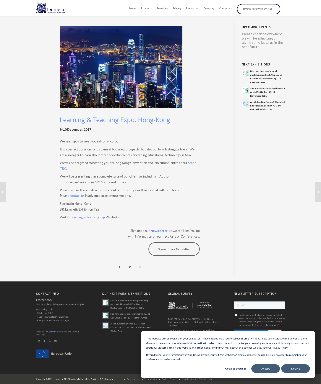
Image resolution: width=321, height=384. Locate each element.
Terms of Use (133, 379)
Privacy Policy (150, 379)
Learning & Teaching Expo (88, 217)
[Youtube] (50, 341)
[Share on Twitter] (130, 267)
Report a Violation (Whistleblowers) (198, 379)
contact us (77, 196)
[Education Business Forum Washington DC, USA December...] (318, 192)
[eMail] (55, 341)
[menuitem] (133, 8)
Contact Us (52, 331)
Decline (295, 368)
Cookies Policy (168, 379)
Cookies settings (235, 368)
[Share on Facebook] (119, 267)
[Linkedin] (39, 341)
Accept (265, 368)
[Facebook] (44, 341)
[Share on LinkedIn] (140, 267)
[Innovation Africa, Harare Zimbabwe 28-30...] (3, 192)
